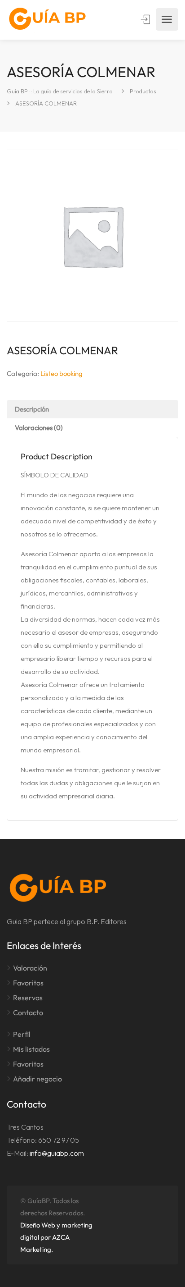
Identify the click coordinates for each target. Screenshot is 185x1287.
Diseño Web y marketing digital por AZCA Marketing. (56, 1237)
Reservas (28, 997)
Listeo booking (61, 373)
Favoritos (28, 982)
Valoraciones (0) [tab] (39, 427)
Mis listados (31, 1048)
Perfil (22, 1034)
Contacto (28, 1012)
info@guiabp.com (57, 1153)
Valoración (30, 967)
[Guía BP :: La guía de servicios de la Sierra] (47, 19)
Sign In (146, 19)
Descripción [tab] (32, 409)
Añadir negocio (37, 1078)
